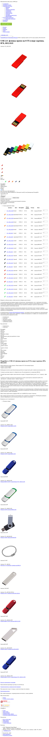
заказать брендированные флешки (16, 312)
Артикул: (3, 46)
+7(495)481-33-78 (7, 730)
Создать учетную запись (8, 698)
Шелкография (9, 16)
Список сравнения (7, 722)
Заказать (2, 193)
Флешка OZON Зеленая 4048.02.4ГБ (8, 509)
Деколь (7, 8)
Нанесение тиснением (10, 18)
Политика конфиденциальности (10, 715)
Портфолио (5, 20)
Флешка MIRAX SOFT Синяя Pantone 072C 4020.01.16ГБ (13, 677)
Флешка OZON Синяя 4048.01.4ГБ (8, 453)
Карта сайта (5, 711)
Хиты (4, 30)
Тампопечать (8, 11)
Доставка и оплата (7, 4)
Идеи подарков (6, 31)
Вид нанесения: (4, 191)
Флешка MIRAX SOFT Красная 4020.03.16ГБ (10, 621)
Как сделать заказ (7, 719)
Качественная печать (5, 691)
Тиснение (8, 14)
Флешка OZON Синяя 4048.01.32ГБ (8, 425)
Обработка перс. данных (8, 713)
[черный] (19, 182)
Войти (4, 697)
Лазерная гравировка (10, 9)
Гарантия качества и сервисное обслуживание (11, 686)
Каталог (5, 27)
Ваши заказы (6, 720)
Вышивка (8, 7)
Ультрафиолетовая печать (11, 15)
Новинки (5, 29)
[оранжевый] (12, 182)
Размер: (2, 188)
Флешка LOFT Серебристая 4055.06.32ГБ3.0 (10, 593)
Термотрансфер (9, 13)
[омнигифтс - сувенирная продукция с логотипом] (6, 25)
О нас (4, 710)
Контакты (5, 21)
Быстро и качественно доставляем (8, 682)
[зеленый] (5, 182)
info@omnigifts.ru (6, 734)
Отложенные (6, 721)
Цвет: (2, 178)
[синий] (16, 182)
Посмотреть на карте (7, 735)
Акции (4, 28)
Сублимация (8, 10)
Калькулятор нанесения (8, 17)
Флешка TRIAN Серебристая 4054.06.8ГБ (10, 649)
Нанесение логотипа (7, 6)
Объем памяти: (4, 186)
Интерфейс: (3, 183)
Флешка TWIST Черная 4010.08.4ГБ (8, 537)
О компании (5, 3)
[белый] (2, 182)
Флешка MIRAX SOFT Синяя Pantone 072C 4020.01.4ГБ (13, 481)
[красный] (9, 182)
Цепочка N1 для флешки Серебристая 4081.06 (11, 565)
